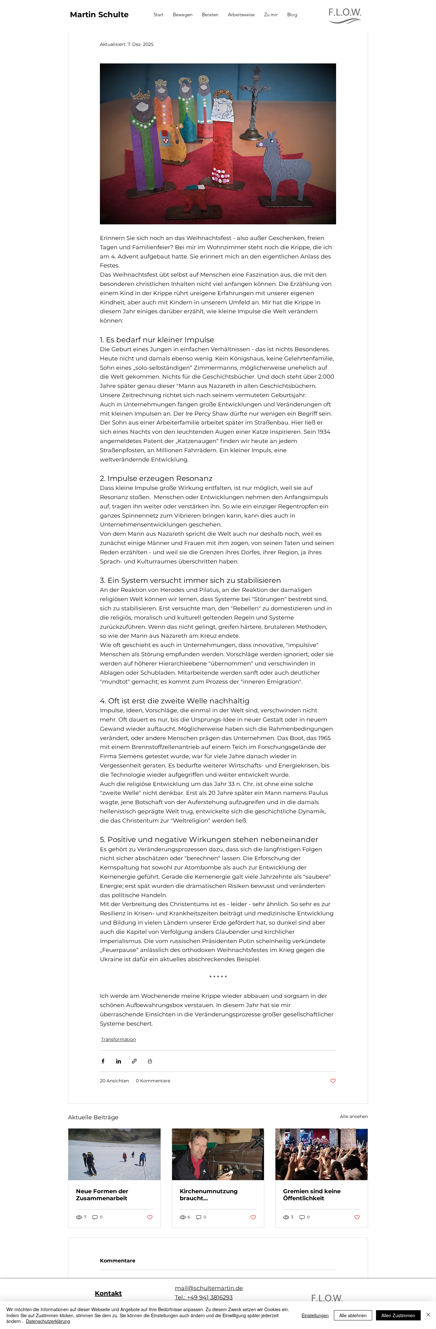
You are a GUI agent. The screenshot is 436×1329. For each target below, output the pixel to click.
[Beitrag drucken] (150, 1061)
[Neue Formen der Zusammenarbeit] (114, 1154)
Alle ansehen (354, 1116)
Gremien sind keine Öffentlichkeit (312, 1195)
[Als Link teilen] (134, 1061)
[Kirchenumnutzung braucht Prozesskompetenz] (218, 1154)
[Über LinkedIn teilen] (119, 1061)
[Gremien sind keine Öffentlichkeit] (321, 1154)
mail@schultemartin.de (209, 1288)
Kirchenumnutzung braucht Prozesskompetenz (209, 1195)
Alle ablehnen (353, 1315)
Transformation (118, 1039)
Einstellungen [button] (315, 1315)
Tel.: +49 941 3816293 (204, 1297)
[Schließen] (428, 1315)
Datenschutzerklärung (48, 1321)
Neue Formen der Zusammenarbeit (102, 1195)
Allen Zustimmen (398, 1315)
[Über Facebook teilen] (103, 1061)
